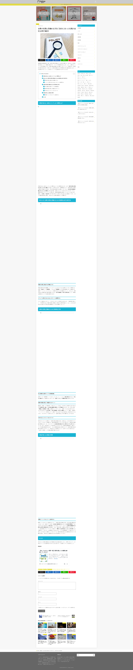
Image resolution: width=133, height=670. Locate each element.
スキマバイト (50, 569)
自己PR (87, 92)
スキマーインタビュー (82, 80)
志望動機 (79, 28)
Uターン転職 (80, 75)
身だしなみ (80, 34)
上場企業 (90, 83)
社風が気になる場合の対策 (48, 92)
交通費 (80, 85)
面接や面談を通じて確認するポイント (52, 88)
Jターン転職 (89, 73)
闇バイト (83, 95)
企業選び (87, 85)
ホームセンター (81, 83)
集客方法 (87, 95)
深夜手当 (88, 90)
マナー (86, 83)
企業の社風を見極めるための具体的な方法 (51, 84)
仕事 (83, 85)
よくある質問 (86, 75)
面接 (79, 97)
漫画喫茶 (92, 90)
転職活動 (45, 569)
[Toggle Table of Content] (73, 74)
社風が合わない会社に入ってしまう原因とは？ (52, 76)
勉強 (79, 87)
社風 (62, 569)
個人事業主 (91, 85)
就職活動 (37, 24)
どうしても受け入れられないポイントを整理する (54, 82)
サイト (39, 602)
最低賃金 (80, 90)
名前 (39, 591)
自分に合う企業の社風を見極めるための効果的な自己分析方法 (55, 78)
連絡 (79, 95)
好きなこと (91, 87)
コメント (40, 581)
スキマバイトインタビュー (82, 78)
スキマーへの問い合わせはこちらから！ (66, 4)
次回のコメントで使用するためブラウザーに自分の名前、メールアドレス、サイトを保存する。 (57, 607)
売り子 (87, 87)
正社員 (84, 90)
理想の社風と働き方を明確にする (51, 80)
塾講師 (83, 87)
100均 (79, 73)
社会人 (80, 92)
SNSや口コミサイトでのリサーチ (51, 90)
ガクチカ (91, 75)
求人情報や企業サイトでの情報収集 (52, 86)
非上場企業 (92, 95)
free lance (83, 73)
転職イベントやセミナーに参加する (52, 94)
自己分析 (91, 92)
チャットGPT (89, 80)
